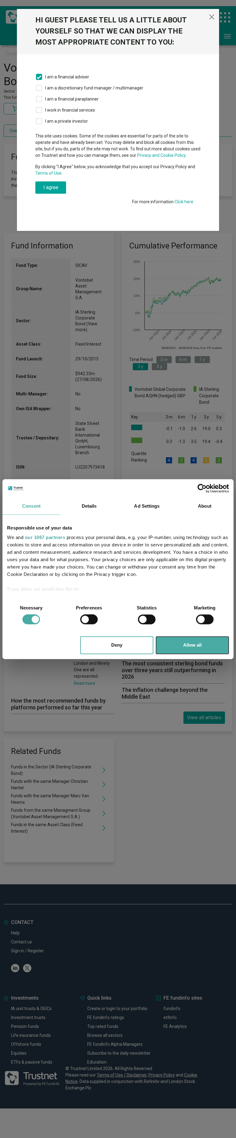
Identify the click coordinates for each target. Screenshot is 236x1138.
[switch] (89, 620)
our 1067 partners (45, 537)
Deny (116, 645)
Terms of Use (48, 173)
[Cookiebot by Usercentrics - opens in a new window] (202, 488)
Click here (184, 201)
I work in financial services (70, 110)
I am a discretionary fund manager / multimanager (94, 87)
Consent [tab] (31, 506)
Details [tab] (89, 506)
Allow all (192, 645)
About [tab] (204, 506)
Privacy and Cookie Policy (161, 155)
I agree (50, 187)
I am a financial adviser (67, 76)
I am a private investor (66, 121)
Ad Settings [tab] (146, 506)
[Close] (212, 17)
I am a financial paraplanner (72, 99)
